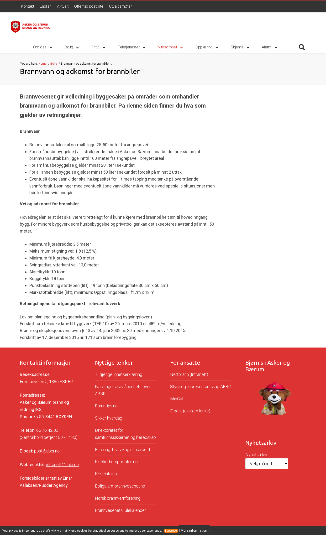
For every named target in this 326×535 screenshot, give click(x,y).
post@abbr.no (47, 450)
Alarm (267, 47)
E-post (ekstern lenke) (190, 410)
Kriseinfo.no (106, 473)
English (45, 6)
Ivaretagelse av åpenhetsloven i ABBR (124, 390)
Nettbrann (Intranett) (189, 374)
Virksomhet (168, 47)
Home (43, 63)
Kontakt (27, 6)
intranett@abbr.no (62, 464)
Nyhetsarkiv (256, 454)
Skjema (237, 47)
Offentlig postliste (88, 6)
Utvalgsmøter (120, 6)
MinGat (177, 398)
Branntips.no (106, 405)
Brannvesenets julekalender (120, 510)
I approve (171, 530)
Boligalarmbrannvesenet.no (120, 485)
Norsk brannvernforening (118, 498)
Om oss (40, 47)
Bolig (69, 47)
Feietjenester (129, 47)
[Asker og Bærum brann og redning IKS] (30, 26)
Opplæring (204, 47)
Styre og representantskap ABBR (200, 386)
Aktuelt (62, 6)
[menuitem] (27, 6)
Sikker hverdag (108, 418)
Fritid (95, 47)
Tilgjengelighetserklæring (118, 374)
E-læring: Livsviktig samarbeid (122, 449)
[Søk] (302, 47)
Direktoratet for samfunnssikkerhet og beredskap (125, 434)
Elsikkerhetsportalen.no (116, 461)
